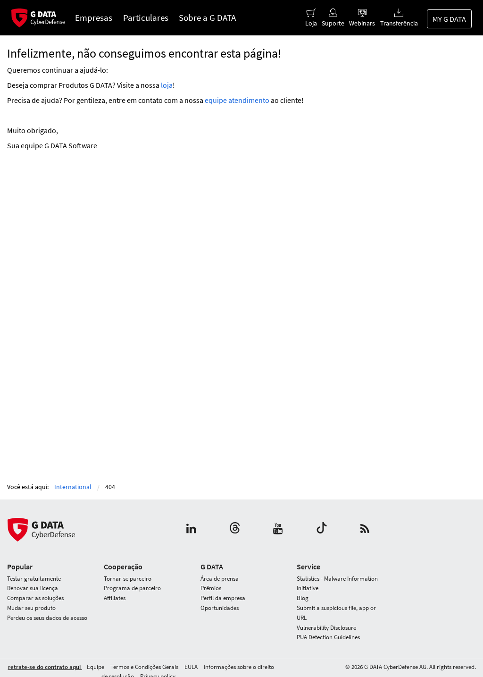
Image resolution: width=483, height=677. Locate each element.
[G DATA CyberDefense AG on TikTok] (321, 529)
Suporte (333, 23)
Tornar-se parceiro (127, 579)
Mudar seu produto (31, 608)
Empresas (93, 17)
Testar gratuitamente (34, 579)
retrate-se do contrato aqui (45, 667)
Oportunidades (219, 608)
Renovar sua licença (32, 588)
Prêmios (210, 588)
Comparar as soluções (35, 598)
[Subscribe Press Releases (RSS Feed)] (364, 529)
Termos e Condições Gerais (145, 667)
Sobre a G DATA (207, 17)
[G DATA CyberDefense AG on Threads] (235, 529)
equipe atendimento (237, 100)
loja (167, 85)
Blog (302, 598)
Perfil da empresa (222, 598)
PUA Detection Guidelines (328, 637)
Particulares (145, 17)
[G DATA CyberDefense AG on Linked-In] (191, 529)
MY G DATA (449, 19)
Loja (311, 23)
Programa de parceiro (132, 588)
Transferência (398, 23)
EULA (191, 667)
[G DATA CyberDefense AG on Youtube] (278, 529)
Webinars (362, 23)
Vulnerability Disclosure (326, 628)
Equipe (96, 667)
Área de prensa (219, 579)
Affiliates (114, 598)
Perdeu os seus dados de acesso (47, 618)
